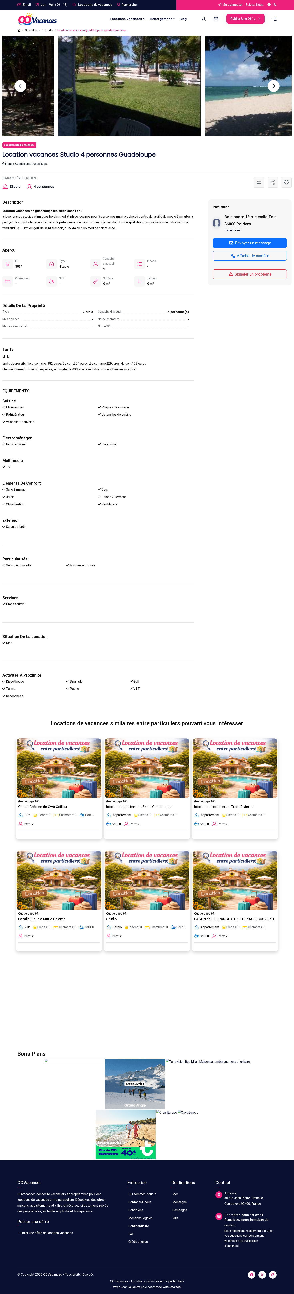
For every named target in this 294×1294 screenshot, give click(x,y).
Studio (49, 30)
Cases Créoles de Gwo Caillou (42, 807)
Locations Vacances (126, 19)
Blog (183, 19)
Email (26, 5)
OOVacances (52, 1274)
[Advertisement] (137, 1003)
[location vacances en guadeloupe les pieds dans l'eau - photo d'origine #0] (220, 86)
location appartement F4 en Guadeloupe (139, 807)
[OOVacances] (37, 18)
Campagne (179, 1210)
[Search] (203, 19)
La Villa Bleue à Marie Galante (42, 919)
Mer (175, 1194)
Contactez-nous (139, 1202)
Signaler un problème (253, 274)
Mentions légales (140, 1218)
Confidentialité (138, 1226)
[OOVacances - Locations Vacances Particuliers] (19, 30)
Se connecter (232, 5)
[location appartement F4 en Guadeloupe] (147, 768)
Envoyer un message (252, 242)
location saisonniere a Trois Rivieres (223, 807)
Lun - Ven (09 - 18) (54, 5)
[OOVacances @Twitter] (275, 5)
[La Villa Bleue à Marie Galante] (59, 880)
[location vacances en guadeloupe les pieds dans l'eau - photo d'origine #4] (73, 86)
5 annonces (232, 230)
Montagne (179, 1202)
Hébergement (161, 19)
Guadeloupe (32, 30)
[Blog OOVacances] (273, 1275)
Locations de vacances (94, 5)
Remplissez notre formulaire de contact (246, 1222)
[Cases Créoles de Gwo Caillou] (59, 768)
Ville (175, 1218)
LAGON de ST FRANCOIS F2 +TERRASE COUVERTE (234, 919)
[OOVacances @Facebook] (269, 5)
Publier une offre (243, 19)
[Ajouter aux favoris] (286, 182)
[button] (216, 18)
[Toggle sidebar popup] (274, 19)
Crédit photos (138, 1242)
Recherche (129, 5)
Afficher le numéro (252, 255)
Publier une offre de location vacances (45, 1233)
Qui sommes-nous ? (142, 1194)
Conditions (135, 1210)
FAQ (131, 1234)
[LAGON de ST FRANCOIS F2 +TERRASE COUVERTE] (235, 880)
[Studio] (147, 880)
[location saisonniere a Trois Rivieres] (235, 768)
